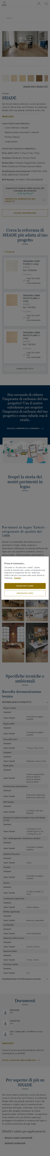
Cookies (17, 578)
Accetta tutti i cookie (25, 586)
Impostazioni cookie (25, 593)
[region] (25, 578)
